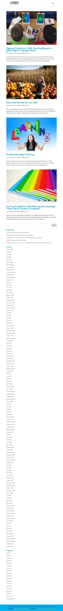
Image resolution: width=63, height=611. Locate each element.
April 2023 (9, 351)
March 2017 (9, 531)
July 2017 (8, 523)
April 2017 (9, 528)
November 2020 (10, 424)
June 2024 (9, 315)
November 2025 (10, 272)
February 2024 (10, 325)
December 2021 (10, 391)
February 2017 (10, 533)
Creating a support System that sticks (16, 240)
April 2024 (9, 320)
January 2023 (9, 358)
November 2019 (10, 455)
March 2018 (9, 503)
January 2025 (9, 297)
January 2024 (9, 328)
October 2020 (10, 427)
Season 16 (9, 596)
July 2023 (8, 343)
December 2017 (10, 511)
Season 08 (9, 576)
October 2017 (10, 516)
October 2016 (10, 544)
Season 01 (9, 558)
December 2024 (10, 300)
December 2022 (10, 361)
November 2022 (10, 363)
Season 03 (9, 563)
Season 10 (9, 581)
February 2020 (10, 447)
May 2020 (8, 440)
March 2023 (9, 353)
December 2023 (10, 330)
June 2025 (9, 285)
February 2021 (10, 417)
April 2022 (9, 381)
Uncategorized (10, 599)
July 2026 (8, 252)
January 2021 (9, 419)
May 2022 (8, 379)
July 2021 (8, 404)
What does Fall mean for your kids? (21, 102)
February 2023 (10, 356)
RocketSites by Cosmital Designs (46, 608)
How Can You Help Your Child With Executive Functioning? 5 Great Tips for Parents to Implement (30, 207)
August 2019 (9, 462)
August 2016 (9, 546)
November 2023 (10, 333)
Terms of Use (17, 608)
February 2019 (10, 478)
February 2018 (10, 506)
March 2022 (9, 384)
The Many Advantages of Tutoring (20, 154)
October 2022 (10, 366)
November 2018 (10, 485)
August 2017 (9, 521)
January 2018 (9, 508)
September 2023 (10, 338)
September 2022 (10, 369)
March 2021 (9, 414)
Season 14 (9, 591)
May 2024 (8, 318)
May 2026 (8, 257)
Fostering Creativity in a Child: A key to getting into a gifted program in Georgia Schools (29, 49)
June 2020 (9, 437)
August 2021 (9, 402)
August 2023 (9, 341)
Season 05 (9, 568)
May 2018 (8, 500)
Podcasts (8, 555)
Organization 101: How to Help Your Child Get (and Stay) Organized (24, 237)
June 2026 (9, 254)
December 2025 (10, 270)
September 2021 (10, 399)
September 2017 (10, 518)
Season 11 (9, 583)
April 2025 (9, 290)
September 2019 (10, 460)
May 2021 (8, 409)
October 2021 (10, 396)
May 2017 (8, 526)
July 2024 (8, 313)
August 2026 (9, 249)
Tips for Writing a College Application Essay (17, 232)
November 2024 (10, 303)
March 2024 (9, 323)
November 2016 (10, 541)
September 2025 (10, 277)
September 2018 (10, 490)
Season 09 (9, 578)
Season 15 (9, 593)
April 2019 (9, 473)
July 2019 (8, 465)
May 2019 (8, 470)
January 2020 (9, 450)
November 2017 (10, 513)
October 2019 (10, 457)
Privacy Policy (25, 608)
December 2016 (10, 538)
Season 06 (9, 571)
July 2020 (8, 434)
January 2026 (9, 267)
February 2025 (10, 295)
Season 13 (9, 588)
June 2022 (9, 376)
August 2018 (9, 493)
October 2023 (10, 336)
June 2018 (9, 498)
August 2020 (9, 432)
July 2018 (8, 495)
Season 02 (9, 560)
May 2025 (8, 287)
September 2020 (10, 429)
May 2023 (8, 348)
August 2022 (9, 371)
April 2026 (9, 259)
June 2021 (9, 407)
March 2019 (9, 475)
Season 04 (9, 566)
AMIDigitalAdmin (12, 53)
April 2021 (9, 412)
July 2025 (8, 282)
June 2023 (9, 346)
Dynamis (27, 53)
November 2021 (10, 394)
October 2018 (10, 488)
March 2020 (9, 445)
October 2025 (10, 275)
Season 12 (9, 586)
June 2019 (9, 467)
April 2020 (9, 442)
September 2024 (10, 308)
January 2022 (9, 389)
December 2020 (10, 422)
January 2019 (9, 480)
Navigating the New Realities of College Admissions (19, 235)
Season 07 (9, 573)
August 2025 (9, 280)
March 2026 (9, 262)
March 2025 (9, 292)
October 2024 (10, 305)
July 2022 (8, 374)
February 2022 (10, 386)
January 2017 (9, 536)
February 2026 (10, 265)
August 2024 (9, 310)
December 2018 (10, 483)
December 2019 (10, 452)
